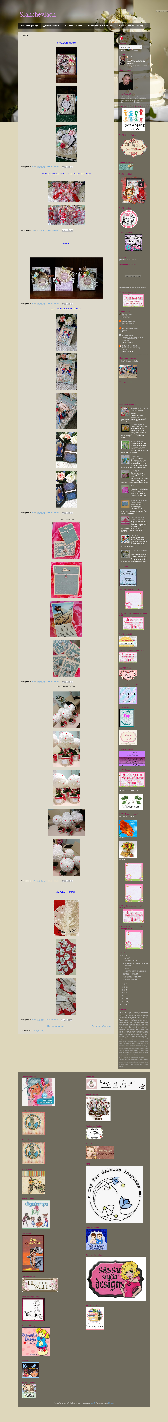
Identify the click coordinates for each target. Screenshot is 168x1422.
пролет (136, 1020)
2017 (123, 984)
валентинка (134, 1029)
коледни (137, 1048)
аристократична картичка (141, 1039)
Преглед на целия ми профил (137, 66)
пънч (146, 1026)
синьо (130, 1015)
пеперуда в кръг (135, 1059)
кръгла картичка (135, 1033)
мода (146, 1052)
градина (141, 1029)
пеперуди (135, 1026)
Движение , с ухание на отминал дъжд (139, 501)
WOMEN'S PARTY (137, 441)
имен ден (140, 1043)
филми (131, 1062)
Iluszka (126, 99)
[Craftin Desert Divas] (133, 250)
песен (141, 1059)
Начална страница (29, 26)
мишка (127, 1052)
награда (121, 1054)
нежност (145, 1054)
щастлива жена (138, 1064)
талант (121, 1062)
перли (130, 1012)
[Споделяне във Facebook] (69, 167)
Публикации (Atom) (37, 1031)
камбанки (122, 1045)
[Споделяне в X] (67, 167)
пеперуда (128, 1026)
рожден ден (144, 1020)
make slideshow (140, 288)
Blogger (110, 1403)
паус (133, 1036)
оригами (121, 1059)
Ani (121, 97)
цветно (142, 1062)
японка (121, 1066)
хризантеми (136, 1062)
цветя (122, 1012)
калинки (132, 1024)
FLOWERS (134, 536)
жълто (121, 1043)
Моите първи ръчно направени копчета (137, 518)
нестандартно (123, 1055)
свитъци (139, 1061)
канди (146, 1031)
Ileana (122, 99)
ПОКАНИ (126, 968)
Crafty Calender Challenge (131, 346)
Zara (141, 100)
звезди (121, 1031)
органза (122, 1026)
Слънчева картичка (137, 425)
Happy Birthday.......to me (139, 408)
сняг (120, 1038)
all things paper (127, 335)
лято (120, 1050)
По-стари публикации (102, 1026)
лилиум (142, 1048)
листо (146, 1048)
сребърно (126, 1038)
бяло (127, 1029)
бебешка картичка (142, 1022)
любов (131, 1020)
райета (137, 1036)
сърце (121, 1021)
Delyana (125, 97)
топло (140, 1038)
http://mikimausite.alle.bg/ (129, 361)
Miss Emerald (141, 97)
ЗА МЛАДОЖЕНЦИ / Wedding (130, 26)
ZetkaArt (137, 102)
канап (127, 1045)
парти (129, 1036)
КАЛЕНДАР (135, 471)
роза (146, 1036)
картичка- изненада (130, 1046)
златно (132, 1031)
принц (126, 1061)
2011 (123, 1001)
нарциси (139, 1054)
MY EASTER (135, 456)
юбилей (146, 1064)
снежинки (133, 1017)
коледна (131, 1048)
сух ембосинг (133, 1038)
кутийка (139, 1019)
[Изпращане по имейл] (63, 167)
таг (147, 1061)
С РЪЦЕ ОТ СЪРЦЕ (130, 961)
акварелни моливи (141, 1015)
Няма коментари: (53, 167)
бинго (124, 1041)
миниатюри (137, 1050)
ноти (136, 1055)
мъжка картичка (142, 1024)
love (130, 1027)
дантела (144, 1013)
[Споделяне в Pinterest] (72, 167)
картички (126, 1017)
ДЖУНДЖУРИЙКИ (51, 26)
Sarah (141, 99)
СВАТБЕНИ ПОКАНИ (130, 974)
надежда (127, 1054)
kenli (130, 57)
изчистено (133, 1043)
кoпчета (146, 1043)
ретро (134, 1061)
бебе (121, 1017)
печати (141, 1026)
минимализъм (130, 1034)
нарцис (134, 1054)
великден (130, 1041)
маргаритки (126, 1050)
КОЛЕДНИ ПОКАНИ (130, 980)
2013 (123, 996)
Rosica (136, 99)
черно (126, 1064)
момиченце (139, 1034)
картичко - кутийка (142, 1046)
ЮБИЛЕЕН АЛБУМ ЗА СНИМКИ (134, 971)
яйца (144, 1038)
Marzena (130, 100)
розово (125, 1019)
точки (134, 1022)
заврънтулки (123, 1024)
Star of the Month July (128, 323)
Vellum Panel (126, 316)
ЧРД (132, 1039)
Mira (135, 97)
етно (146, 1041)
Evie (129, 97)
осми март (127, 1059)
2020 (123, 955)
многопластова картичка (137, 1052)
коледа (137, 1013)
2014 (123, 993)
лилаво (145, 1019)
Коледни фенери (126, 1039)
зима (127, 1031)
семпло (144, 1061)
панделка (123, 1015)
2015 (123, 990)
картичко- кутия (124, 1033)
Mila (121, 102)
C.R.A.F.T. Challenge (129, 321)
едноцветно (141, 1041)
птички (130, 1061)
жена (146, 1029)
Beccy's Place (127, 314)
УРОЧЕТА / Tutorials (73, 26)
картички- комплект (125, 1022)
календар (139, 1031)
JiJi (130, 99)
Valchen (136, 100)
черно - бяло (123, 1027)
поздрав (146, 1059)
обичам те (122, 1036)
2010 (123, 1004)
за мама (126, 1043)
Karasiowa (123, 100)
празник (121, 1061)
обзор (146, 1034)
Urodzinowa (125, 330)
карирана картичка (135, 1045)
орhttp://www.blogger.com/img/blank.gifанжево (131, 1057)
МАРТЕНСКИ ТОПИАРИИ (132, 977)
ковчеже (126, 1048)
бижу (120, 1041)
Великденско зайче (138, 1027)
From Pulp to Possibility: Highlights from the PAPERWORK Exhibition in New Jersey (133, 339)
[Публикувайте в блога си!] (65, 167)
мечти (131, 1050)
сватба (130, 1019)
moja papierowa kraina (130, 328)
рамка (142, 1036)
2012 (123, 999)
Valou (145, 99)
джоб (135, 1041)
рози (134, 1019)
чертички (131, 1064)
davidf (93, 1403)
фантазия (126, 1062)
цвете (126, 1021)
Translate (135, 50)
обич (146, 1055)
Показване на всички (142, 354)
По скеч (133, 486)
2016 (123, 987)
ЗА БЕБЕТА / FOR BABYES (100, 26)
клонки (121, 1048)
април (126, 958)
